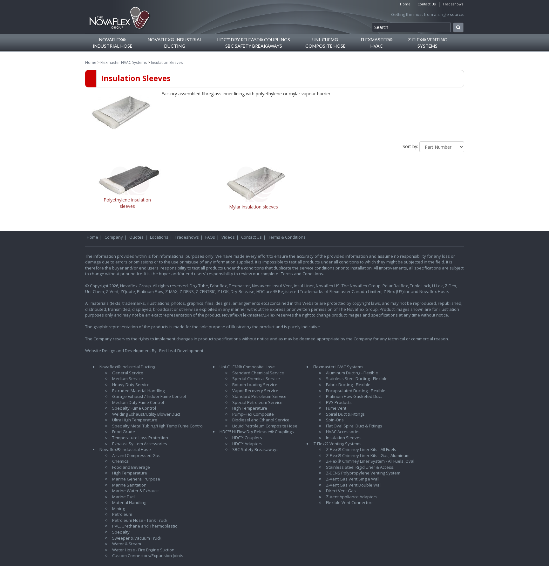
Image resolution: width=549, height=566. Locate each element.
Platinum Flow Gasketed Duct (354, 396)
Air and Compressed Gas (136, 455)
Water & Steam (126, 544)
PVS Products (339, 402)
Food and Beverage (131, 467)
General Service (127, 373)
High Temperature (129, 473)
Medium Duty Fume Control (138, 402)
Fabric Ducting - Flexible (348, 384)
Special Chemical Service (256, 378)
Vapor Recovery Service (255, 390)
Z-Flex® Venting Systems (337, 444)
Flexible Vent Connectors (350, 502)
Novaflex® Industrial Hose (125, 449)
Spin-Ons (335, 420)
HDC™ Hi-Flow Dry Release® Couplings (257, 431)
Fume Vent (336, 408)
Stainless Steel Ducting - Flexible (357, 378)
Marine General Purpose (136, 479)
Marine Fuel (123, 497)
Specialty (121, 532)
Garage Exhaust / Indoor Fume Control (149, 396)
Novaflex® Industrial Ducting (127, 367)
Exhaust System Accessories (139, 444)
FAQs (210, 237)
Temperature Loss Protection (140, 437)
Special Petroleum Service (257, 402)
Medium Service (127, 378)
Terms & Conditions (287, 237)
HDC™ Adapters (247, 444)
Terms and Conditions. (302, 273)
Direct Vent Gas (341, 491)
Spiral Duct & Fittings (345, 414)
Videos (228, 237)
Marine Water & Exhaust (135, 491)
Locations (159, 237)
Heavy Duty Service (131, 384)
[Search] (458, 27)
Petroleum (122, 514)
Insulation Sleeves (167, 62)
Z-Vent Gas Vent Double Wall (354, 485)
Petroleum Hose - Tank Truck (139, 520)
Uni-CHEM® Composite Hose (247, 367)
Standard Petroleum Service (259, 396)
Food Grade (123, 431)
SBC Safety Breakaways (255, 449)
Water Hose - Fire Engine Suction (143, 550)
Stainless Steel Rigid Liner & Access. (360, 467)
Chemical (121, 461)
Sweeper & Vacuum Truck (136, 538)
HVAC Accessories (343, 431)
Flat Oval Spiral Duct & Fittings (354, 426)
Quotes (136, 237)
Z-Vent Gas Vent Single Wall (352, 479)
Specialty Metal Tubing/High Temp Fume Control (158, 426)
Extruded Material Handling (138, 390)
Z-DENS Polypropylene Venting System (363, 473)
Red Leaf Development (181, 350)
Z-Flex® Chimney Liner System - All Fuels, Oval (370, 461)
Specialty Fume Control (134, 408)
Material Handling (129, 502)
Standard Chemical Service (258, 373)
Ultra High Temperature (134, 420)
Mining (118, 508)
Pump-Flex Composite (253, 414)
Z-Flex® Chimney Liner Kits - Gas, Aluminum (368, 455)
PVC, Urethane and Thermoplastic (144, 526)
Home (405, 4)
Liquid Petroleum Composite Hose (264, 426)
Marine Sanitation (129, 485)
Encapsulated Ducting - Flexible (355, 390)
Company (114, 237)
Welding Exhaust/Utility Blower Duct (146, 414)
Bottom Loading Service (254, 384)
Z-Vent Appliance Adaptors (351, 497)
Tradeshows (453, 4)
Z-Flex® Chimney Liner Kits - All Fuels (361, 449)
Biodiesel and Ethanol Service (260, 420)
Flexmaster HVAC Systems (123, 62)
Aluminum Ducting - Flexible (352, 373)
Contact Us (426, 4)
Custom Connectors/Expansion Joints (147, 555)
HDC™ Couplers (247, 437)
